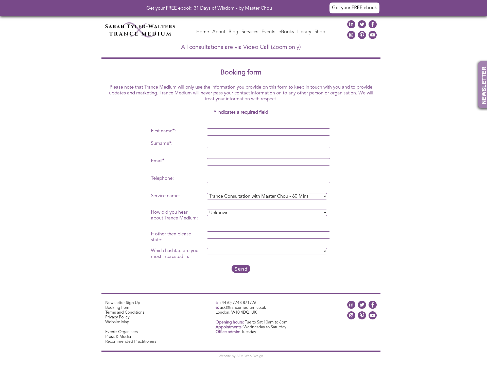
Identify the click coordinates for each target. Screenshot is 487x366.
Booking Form (118, 308)
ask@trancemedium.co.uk (243, 308)
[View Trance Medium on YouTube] (373, 37)
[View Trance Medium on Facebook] (373, 27)
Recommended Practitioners (130, 342)
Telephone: (162, 178)
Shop (320, 32)
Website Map (117, 322)
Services (249, 32)
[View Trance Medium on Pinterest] (362, 37)
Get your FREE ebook (354, 8)
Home (202, 32)
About (218, 32)
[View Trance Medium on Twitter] (362, 27)
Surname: (161, 143)
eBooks (286, 32)
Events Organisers (121, 332)
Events (268, 32)
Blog (233, 32)
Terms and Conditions (124, 313)
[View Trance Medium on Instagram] (351, 37)
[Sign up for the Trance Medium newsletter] (481, 103)
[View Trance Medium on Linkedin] (351, 27)
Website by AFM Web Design (241, 356)
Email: (158, 161)
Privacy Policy (117, 317)
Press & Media (118, 337)
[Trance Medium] (140, 36)
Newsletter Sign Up (122, 303)
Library (304, 32)
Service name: (165, 196)
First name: (163, 131)
